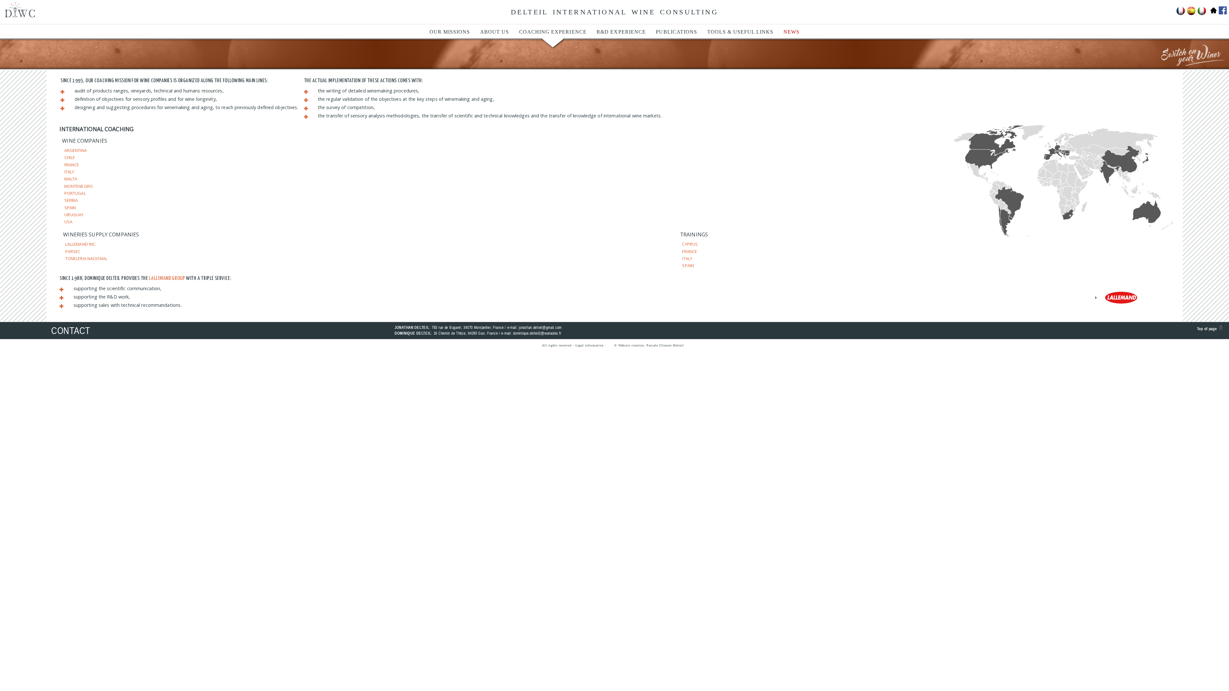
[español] (1191, 14)
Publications (676, 32)
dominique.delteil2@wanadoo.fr (537, 333)
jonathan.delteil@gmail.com (540, 327)
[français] (1180, 14)
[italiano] (1201, 14)
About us (494, 32)
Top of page (1208, 329)
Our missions (450, 32)
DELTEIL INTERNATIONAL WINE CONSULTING (614, 12)
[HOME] (1212, 14)
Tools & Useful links (740, 32)
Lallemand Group (167, 278)
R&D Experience (621, 32)
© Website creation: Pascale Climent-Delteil (649, 345)
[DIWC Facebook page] (1222, 10)
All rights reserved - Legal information (572, 345)
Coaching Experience (553, 32)
